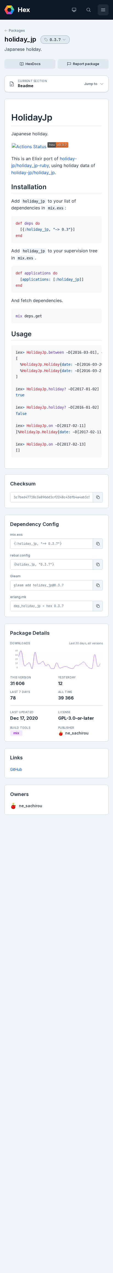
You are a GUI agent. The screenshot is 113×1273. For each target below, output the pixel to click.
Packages (17, 30)
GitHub (16, 769)
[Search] (88, 9)
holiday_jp (20, 39)
